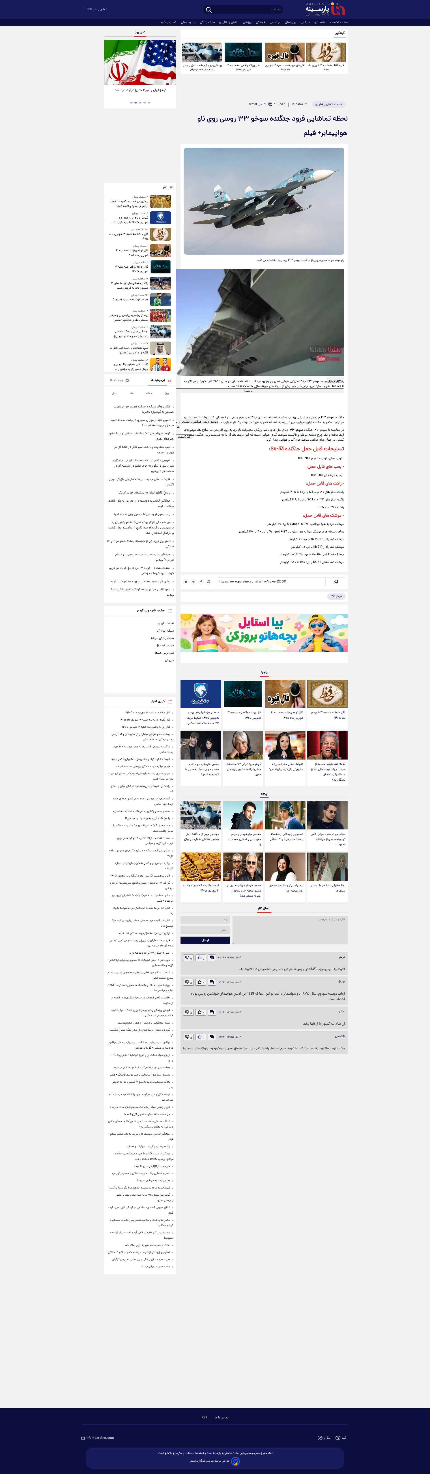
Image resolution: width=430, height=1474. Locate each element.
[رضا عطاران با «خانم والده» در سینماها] (327, 867)
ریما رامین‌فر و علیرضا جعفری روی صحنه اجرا (286, 888)
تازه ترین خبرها (164, 653)
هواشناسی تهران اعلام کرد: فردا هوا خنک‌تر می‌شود (142, 1068)
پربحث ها (116, 380)
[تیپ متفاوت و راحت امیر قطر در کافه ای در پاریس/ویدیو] (160, 348)
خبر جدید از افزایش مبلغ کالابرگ (152, 1166)
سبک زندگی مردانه (162, 638)
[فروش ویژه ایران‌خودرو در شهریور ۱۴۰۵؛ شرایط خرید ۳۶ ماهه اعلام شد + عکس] (201, 694)
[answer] (212, 958)
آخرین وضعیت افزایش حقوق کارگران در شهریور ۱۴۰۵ (140, 876)
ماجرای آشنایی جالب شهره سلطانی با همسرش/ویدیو (141, 1173)
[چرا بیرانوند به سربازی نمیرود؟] (160, 299)
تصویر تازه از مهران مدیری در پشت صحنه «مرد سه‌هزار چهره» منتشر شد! (244, 890)
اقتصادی (320, 22)
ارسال (205, 940)
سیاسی (306, 22)
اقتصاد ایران (165, 623)
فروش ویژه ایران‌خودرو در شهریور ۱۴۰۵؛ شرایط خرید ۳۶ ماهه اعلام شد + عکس (203, 717)
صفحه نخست (339, 22)
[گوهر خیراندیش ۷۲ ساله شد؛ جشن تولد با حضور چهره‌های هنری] (243, 745)
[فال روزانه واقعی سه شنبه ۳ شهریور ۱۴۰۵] (243, 52)
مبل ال (169, 660)
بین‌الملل (291, 22)
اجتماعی (275, 22)
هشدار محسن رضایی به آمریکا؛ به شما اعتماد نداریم (141, 811)
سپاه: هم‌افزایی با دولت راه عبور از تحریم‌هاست (144, 1023)
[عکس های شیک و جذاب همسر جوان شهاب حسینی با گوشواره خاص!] (201, 745)
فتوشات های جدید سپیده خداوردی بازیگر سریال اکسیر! (286, 767)
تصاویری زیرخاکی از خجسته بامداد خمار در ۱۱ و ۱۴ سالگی (286, 837)
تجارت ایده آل (165, 645)
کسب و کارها (168, 22)
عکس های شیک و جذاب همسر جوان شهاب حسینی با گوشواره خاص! (202, 769)
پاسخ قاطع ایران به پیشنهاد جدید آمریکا (144, 492)
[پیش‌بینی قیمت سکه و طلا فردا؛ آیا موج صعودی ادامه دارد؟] (160, 202)
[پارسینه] (323, 10)
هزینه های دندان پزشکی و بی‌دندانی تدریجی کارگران (141, 1260)
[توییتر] (186, 581)
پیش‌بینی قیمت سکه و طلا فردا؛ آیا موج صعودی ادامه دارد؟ (129, 204)
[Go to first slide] (171, 62)
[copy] (335, 581)
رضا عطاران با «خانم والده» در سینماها (328, 888)
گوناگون (340, 33)
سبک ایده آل (165, 630)
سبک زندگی (208, 22)
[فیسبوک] (201, 581)
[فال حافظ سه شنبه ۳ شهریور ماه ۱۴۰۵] (326, 52)
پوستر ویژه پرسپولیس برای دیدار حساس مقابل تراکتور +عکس (129, 318)
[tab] (149, 103)
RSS (89, 9)
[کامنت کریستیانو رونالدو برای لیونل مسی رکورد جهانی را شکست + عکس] (160, 365)
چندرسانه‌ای (188, 22)
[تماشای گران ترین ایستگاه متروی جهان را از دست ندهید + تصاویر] (140, 62)
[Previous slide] (109, 62)
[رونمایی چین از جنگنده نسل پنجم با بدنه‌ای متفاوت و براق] (202, 52)
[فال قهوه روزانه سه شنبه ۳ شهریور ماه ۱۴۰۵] (284, 52)
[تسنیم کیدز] (264, 634)
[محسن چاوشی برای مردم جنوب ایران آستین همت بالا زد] (243, 815)
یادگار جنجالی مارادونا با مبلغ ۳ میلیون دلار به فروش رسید (129, 285)
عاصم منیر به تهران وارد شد (155, 1267)
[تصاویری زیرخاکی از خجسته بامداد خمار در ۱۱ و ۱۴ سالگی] (285, 815)
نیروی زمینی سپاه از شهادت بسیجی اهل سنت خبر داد (140, 1107)
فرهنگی (261, 22)
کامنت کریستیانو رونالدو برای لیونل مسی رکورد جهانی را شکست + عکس (131, 367)
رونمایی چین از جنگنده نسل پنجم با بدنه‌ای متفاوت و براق (202, 67)
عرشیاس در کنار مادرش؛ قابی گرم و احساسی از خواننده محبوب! (328, 839)
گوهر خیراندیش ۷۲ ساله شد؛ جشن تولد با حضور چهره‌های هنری (243, 769)
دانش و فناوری (229, 22)
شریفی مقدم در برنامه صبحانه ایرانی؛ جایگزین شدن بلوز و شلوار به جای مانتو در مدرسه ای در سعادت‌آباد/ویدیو (143, 466)
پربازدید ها (157, 380)
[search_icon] (208, 10)
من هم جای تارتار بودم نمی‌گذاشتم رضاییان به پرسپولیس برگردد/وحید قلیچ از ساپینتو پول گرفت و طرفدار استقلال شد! (141, 528)
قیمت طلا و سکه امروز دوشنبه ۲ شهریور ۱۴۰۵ (201, 888)
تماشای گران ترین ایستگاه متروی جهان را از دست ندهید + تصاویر (139, 92)
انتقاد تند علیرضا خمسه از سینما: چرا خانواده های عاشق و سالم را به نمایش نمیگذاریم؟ (328, 772)
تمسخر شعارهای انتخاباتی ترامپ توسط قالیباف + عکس (139, 1075)
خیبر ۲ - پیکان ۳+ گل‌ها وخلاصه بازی (149, 953)
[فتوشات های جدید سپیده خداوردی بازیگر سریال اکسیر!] (285, 745)
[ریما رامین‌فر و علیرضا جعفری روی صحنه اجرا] (285, 867)
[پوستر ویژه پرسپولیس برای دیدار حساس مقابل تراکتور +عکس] (160, 316)
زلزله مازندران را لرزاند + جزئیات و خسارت (148, 1147)
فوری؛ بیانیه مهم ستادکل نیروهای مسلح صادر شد (142, 766)
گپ (344, 1438)
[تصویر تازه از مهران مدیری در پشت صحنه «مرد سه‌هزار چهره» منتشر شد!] (243, 867)
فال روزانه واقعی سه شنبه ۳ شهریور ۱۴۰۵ (243, 67)
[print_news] (208, 581)
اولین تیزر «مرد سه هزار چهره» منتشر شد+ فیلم (140, 581)
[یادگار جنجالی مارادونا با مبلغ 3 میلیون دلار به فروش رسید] (160, 283)
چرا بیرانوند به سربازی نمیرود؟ (130, 299)
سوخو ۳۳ (336, 596)
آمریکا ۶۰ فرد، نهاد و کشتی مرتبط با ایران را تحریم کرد (140, 759)
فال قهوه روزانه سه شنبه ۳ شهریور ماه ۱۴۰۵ (284, 67)
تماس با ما (101, 9)
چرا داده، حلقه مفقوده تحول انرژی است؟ (147, 1114)
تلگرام (327, 1438)
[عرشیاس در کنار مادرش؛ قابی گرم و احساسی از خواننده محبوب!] (327, 815)
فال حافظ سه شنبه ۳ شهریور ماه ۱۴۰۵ (326, 67)
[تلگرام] (193, 581)
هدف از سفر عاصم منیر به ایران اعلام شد (147, 1245)
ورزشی (247, 22)
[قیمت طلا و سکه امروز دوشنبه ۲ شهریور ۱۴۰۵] (201, 867)
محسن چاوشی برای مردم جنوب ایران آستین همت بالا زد (244, 839)
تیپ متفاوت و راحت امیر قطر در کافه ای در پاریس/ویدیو (129, 350)
